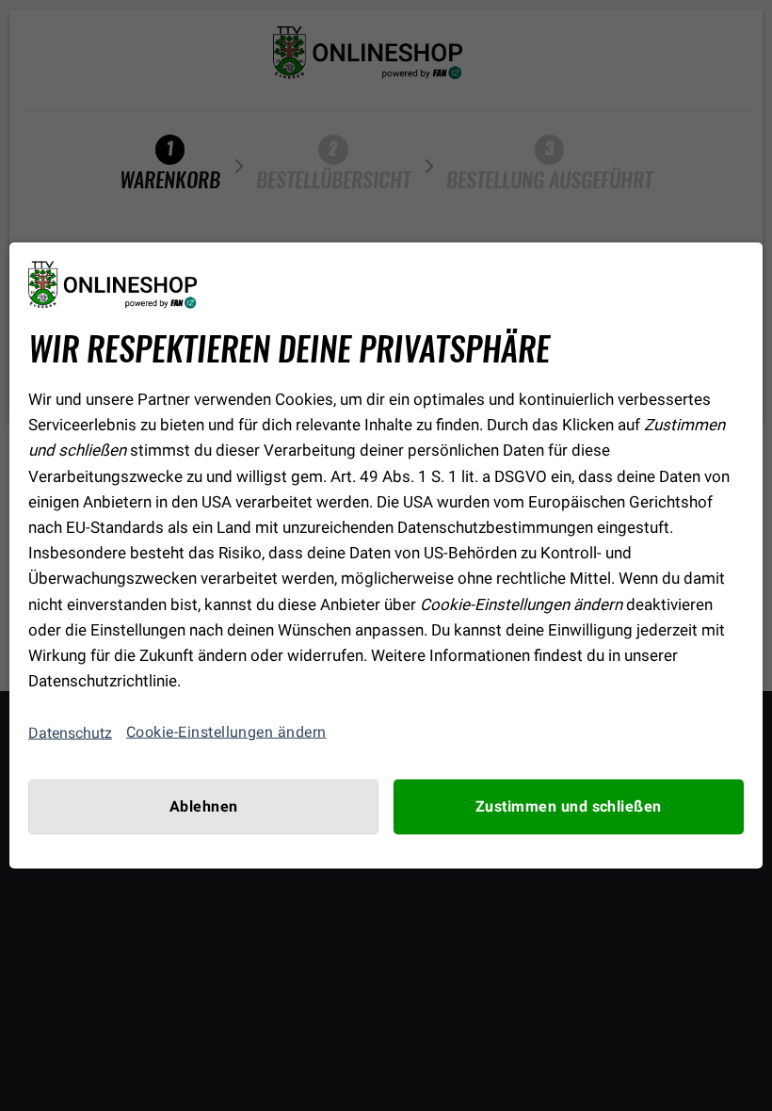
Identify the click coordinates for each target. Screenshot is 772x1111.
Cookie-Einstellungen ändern (226, 732)
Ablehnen (203, 806)
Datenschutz (70, 732)
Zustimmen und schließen (568, 806)
